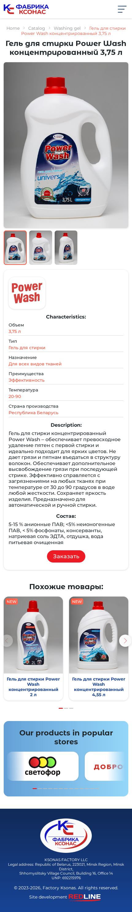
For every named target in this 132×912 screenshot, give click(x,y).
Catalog (36, 28)
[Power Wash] (27, 293)
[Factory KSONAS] (26, 9)
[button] (122, 9)
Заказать (66, 556)
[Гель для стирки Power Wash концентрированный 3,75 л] (33, 648)
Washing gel (67, 28)
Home (13, 28)
